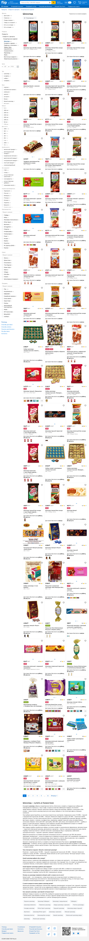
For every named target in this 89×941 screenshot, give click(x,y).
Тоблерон (73, 901)
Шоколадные (11, 279)
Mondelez (11, 219)
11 (47, 795)
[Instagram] (54, 928)
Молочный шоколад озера (74, 915)
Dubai (8, 267)
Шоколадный (8, 306)
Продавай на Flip (31, 6)
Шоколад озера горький (74, 908)
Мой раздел (60, 3)
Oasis (7, 301)
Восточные (11, 57)
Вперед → (54, 795)
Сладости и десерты (14, 9)
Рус (70, 2)
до (9, 66)
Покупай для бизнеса (45, 6)
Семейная (10, 296)
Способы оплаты (6, 327)
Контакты (4, 333)
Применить (18, 66)
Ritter (8, 222)
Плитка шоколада (78, 904)
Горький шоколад (59, 908)
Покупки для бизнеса (7, 329)
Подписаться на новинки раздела (77, 13)
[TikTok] (48, 934)
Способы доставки (7, 324)
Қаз (66, 2)
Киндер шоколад (29, 908)
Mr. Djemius (9, 245)
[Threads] (54, 934)
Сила (8, 298)
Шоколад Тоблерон (43, 901)
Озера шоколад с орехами (62, 904)
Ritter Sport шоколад (44, 908)
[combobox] (35, 2)
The (8, 265)
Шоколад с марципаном (60, 901)
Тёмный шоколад (70, 911)
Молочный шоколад (39, 918)
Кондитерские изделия (27, 9)
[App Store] (78, 933)
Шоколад (27, 918)
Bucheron (27, 911)
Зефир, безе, (9, 48)
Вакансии (21, 931)
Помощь (4, 927)
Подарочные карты (74, 6)
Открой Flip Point (60, 6)
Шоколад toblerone (30, 904)
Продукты (4, 9)
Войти (58, 2)
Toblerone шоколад (44, 904)
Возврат (4, 931)
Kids (7, 274)
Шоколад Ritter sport (39, 911)
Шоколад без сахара (44, 915)
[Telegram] (48, 928)
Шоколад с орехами (55, 911)
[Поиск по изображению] (50, 2)
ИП (9, 312)
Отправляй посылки (17, 6)
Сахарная (9, 51)
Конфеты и (10, 43)
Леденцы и (11, 45)
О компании (21, 927)
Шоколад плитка (29, 915)
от (2, 66)
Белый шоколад (58, 915)
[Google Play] (74, 933)
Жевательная (11, 59)
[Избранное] (74, 2)
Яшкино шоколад (29, 901)
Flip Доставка (5, 331)
